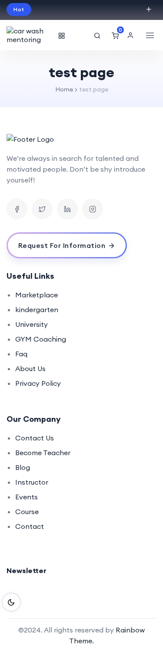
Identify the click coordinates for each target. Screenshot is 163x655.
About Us (30, 368)
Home (64, 89)
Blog (22, 467)
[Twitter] (42, 209)
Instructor (31, 482)
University (31, 324)
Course (27, 511)
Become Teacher (42, 452)
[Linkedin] (67, 209)
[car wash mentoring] (30, 35)
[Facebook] (17, 209)
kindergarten (36, 309)
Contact (29, 526)
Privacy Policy (38, 383)
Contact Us (34, 437)
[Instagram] (92, 209)
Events (26, 496)
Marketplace (36, 294)
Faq (21, 353)
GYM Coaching (40, 339)
